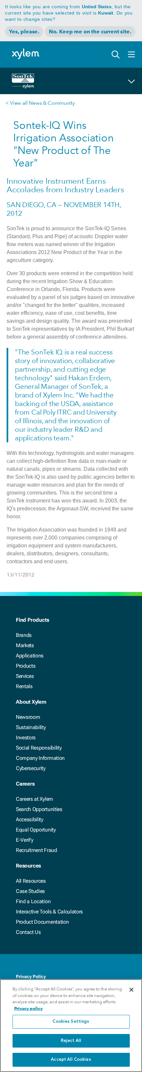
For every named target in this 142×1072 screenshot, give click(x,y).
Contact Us (28, 932)
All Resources (31, 881)
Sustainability (31, 727)
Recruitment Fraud (36, 850)
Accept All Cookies (71, 1059)
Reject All (71, 1041)
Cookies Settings (71, 1021)
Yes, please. (24, 31)
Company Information (40, 758)
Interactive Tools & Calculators (49, 911)
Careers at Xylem (34, 799)
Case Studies (30, 891)
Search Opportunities (39, 809)
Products (25, 666)
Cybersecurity (31, 768)
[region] (71, 1025)
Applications (30, 655)
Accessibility (29, 819)
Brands (24, 635)
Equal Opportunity (36, 830)
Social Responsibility (38, 748)
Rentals (24, 686)
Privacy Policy (31, 976)
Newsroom (28, 717)
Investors (26, 737)
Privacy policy (28, 1008)
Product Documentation (42, 922)
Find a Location (33, 901)
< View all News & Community (40, 103)
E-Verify (24, 840)
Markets (25, 645)
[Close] (131, 989)
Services (25, 676)
